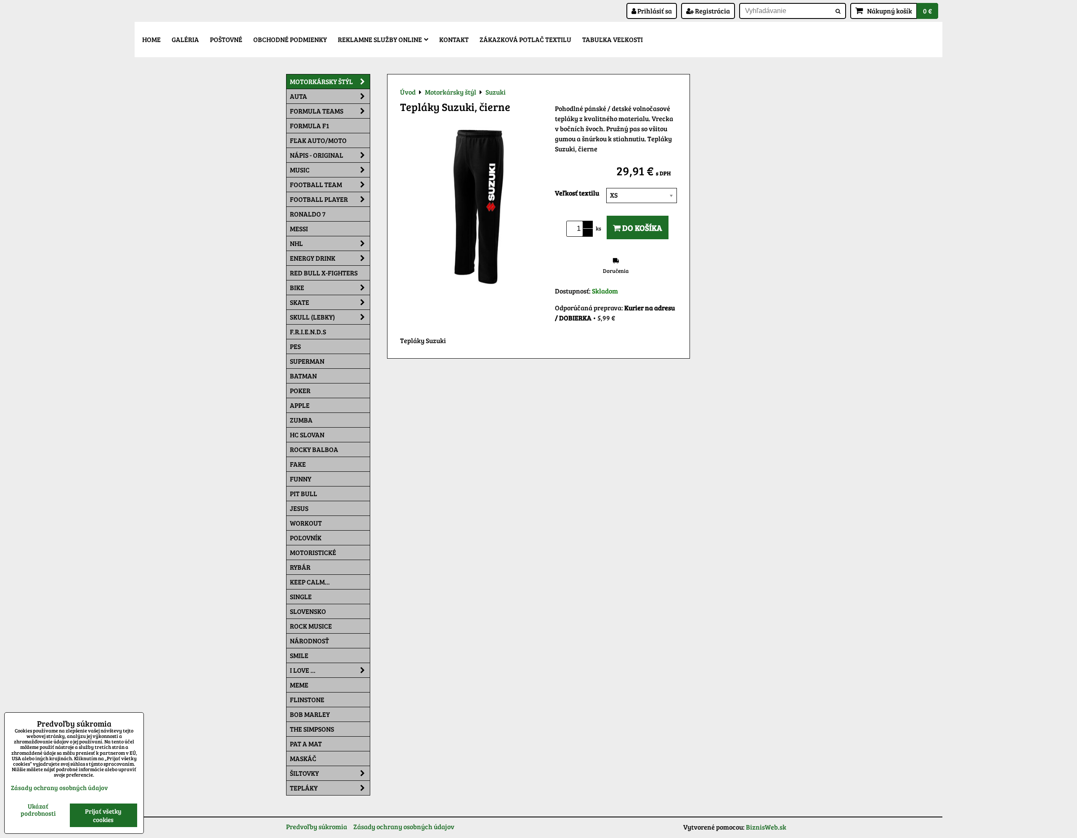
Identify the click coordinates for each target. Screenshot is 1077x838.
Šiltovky (304, 773)
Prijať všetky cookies (103, 815)
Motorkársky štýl (321, 81)
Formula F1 (309, 125)
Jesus (299, 508)
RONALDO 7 (308, 213)
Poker (300, 390)
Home (151, 39)
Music (300, 169)
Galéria (185, 39)
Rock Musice (311, 625)
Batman (303, 375)
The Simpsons (312, 728)
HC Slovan (307, 434)
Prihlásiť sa (654, 10)
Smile (299, 655)
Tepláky (304, 787)
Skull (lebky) (312, 316)
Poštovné (226, 39)
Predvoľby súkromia (316, 826)
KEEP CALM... (310, 581)
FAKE (298, 464)
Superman (307, 361)
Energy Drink (312, 258)
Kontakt (454, 39)
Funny (300, 478)
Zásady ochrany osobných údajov (403, 826)
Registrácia (712, 10)
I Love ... (303, 670)
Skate (299, 302)
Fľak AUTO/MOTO (318, 140)
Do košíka (641, 227)
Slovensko (308, 611)
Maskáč (303, 758)
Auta (298, 96)
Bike (297, 287)
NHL (296, 243)
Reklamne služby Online (380, 39)
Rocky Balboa (314, 449)
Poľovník (305, 537)
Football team (316, 184)
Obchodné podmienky (290, 39)
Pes (295, 346)
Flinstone (307, 699)
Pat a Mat (306, 743)
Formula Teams (316, 110)
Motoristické (313, 552)
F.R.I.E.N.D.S (308, 331)
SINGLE (301, 596)
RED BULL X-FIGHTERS (324, 272)
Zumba (301, 419)
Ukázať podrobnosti (38, 810)
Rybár (300, 567)
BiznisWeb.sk (766, 826)
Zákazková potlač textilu (525, 39)
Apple (300, 405)
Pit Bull (303, 493)
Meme (299, 684)
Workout (306, 522)
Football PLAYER (319, 199)
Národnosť (309, 640)
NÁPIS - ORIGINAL (316, 155)
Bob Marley (310, 714)
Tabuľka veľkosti (612, 39)
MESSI (299, 228)
